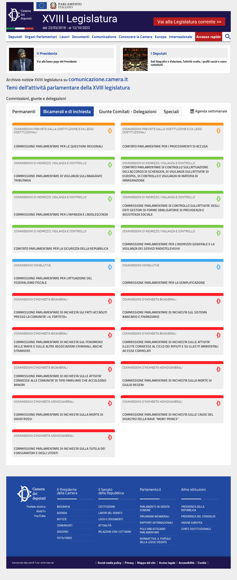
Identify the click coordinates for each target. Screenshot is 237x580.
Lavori (64, 36)
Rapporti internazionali (156, 522)
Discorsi (62, 531)
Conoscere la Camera (135, 36)
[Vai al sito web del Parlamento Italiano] (66, 10)
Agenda (62, 513)
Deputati (15, 36)
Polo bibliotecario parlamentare (152, 530)
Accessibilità (186, 562)
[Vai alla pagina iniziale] (20, 28)
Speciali (171, 111)
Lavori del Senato (110, 513)
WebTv (41, 511)
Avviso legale (167, 562)
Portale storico (36, 506)
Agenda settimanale (211, 111)
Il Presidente (47, 53)
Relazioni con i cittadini (114, 531)
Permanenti (23, 111)
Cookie (202, 562)
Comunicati (64, 525)
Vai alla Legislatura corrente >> (189, 22)
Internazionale (180, 36)
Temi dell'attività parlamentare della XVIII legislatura (68, 87)
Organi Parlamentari (41, 36)
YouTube (40, 516)
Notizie (62, 519)
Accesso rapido (208, 36)
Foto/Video (64, 538)
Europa (160, 36)
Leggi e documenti (110, 519)
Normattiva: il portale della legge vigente (155, 540)
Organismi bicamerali (154, 516)
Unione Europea (191, 522)
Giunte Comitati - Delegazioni (127, 111)
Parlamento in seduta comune (155, 508)
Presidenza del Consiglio (198, 516)
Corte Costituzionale (196, 529)
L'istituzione (106, 506)
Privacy (129, 562)
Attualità (104, 525)
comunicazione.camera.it (98, 79)
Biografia (63, 506)
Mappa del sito (146, 562)
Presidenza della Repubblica (192, 508)
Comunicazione (104, 36)
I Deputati (159, 53)
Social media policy (109, 562)
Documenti (80, 36)
